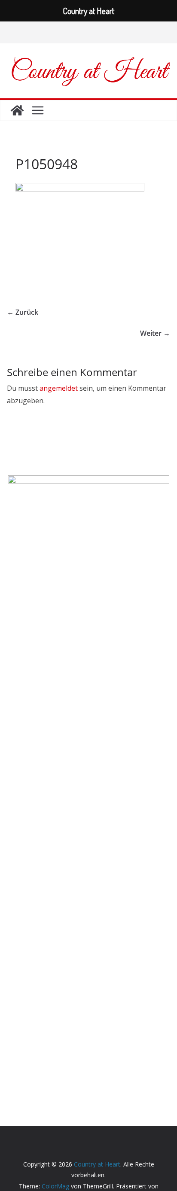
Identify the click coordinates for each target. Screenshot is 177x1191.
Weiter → (155, 333)
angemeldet (59, 388)
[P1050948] (79, 188)
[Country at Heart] (17, 110)
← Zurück (22, 312)
